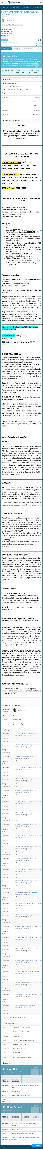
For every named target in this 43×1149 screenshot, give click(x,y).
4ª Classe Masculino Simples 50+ (25, 858)
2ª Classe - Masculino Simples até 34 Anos (28, 767)
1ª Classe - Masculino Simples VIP (25, 733)
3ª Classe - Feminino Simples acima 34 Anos (29, 960)
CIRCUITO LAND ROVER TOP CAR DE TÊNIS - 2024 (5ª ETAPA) (23, 7)
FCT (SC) (15, 20)
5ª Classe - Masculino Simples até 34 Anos (28, 869)
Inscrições (17, 49)
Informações (6, 49)
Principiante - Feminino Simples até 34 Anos (29, 994)
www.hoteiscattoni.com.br (11, 1110)
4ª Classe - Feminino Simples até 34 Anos (28, 971)
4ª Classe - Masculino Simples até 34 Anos (28, 835)
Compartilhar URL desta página (12, 25)
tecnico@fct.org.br (24, 214)
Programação (28, 49)
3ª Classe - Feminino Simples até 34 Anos (28, 949)
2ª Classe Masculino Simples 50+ (25, 790)
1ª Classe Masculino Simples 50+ (25, 756)
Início (2, 7)
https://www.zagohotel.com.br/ (12, 1072)
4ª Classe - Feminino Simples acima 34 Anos (29, 983)
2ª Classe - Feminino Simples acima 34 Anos (29, 937)
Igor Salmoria (22, 710)
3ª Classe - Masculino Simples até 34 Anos (28, 801)
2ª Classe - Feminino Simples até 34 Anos (28, 926)
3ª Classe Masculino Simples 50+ (25, 824)
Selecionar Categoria (9, 83)
